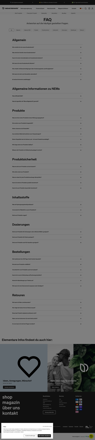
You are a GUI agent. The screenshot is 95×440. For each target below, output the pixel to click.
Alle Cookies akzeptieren (44, 435)
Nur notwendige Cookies (47, 426)
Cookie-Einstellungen (30, 435)
